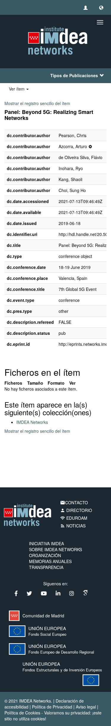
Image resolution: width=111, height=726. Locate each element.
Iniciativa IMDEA (46, 543)
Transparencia (46, 567)
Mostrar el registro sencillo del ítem (37, 103)
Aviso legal (86, 707)
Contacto (74, 502)
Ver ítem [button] (17, 89)
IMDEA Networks (32, 422)
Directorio (76, 510)
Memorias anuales (50, 561)
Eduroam (73, 518)
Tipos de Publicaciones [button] (74, 75)
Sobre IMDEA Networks (55, 549)
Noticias (73, 526)
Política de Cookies (22, 713)
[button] (101, 7)
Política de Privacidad (52, 707)
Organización (45, 555)
